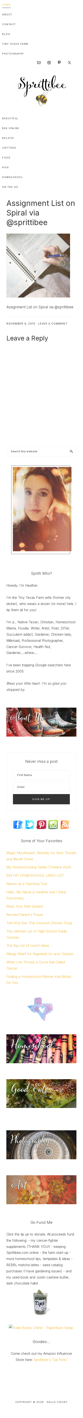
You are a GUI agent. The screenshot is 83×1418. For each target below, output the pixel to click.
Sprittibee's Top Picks (50, 1360)
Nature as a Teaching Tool (26, 884)
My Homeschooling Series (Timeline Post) (38, 867)
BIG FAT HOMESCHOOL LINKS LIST (35, 875)
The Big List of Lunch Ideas (27, 945)
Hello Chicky (57, 1402)
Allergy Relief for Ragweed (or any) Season (40, 954)
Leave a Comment (53, 323)
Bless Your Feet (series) (24, 906)
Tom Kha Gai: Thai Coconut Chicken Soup (39, 923)
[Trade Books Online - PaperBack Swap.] (41, 1328)
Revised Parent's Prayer (24, 914)
